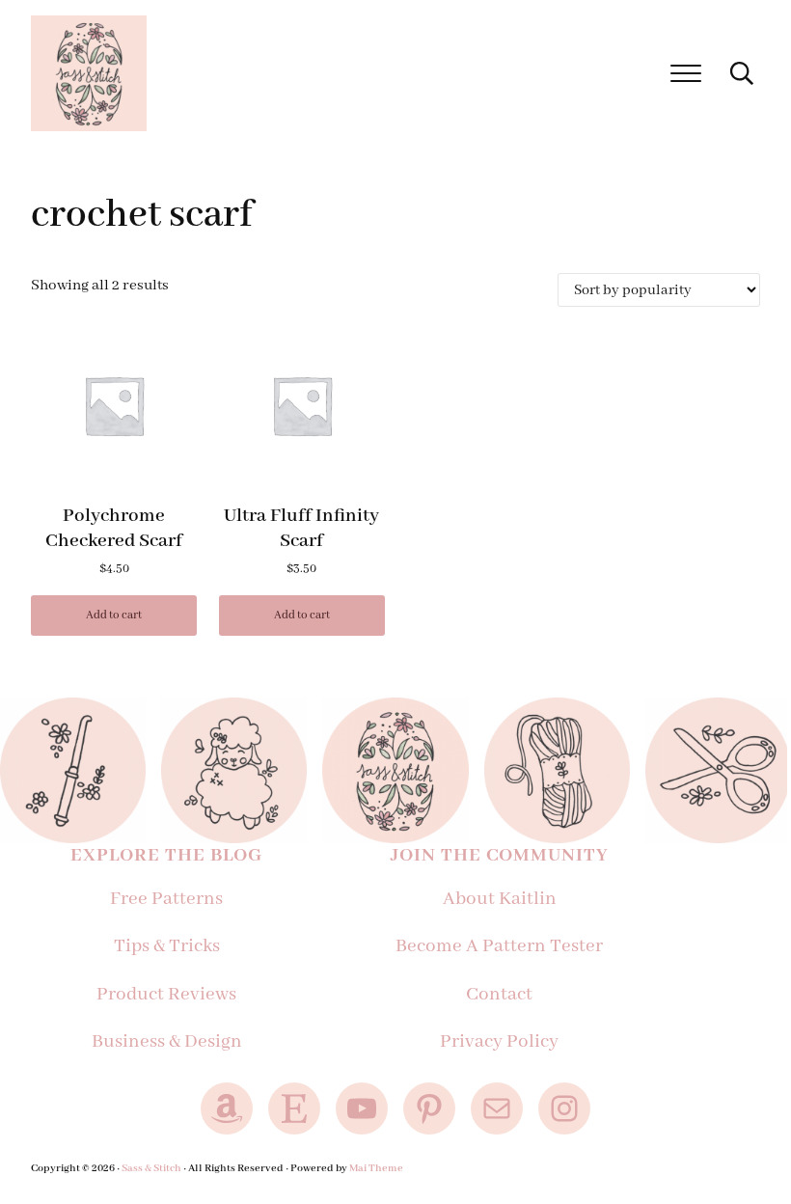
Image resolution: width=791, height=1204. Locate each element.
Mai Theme (376, 1168)
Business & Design (167, 1042)
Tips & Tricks (167, 946)
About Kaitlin (500, 899)
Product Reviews (166, 994)
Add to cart (114, 615)
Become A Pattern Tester (499, 946)
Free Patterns (166, 899)
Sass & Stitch (151, 1168)
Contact (499, 994)
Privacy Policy (499, 1042)
